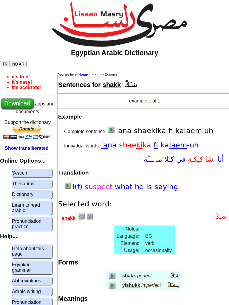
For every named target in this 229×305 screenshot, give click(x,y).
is (150, 187)
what (125, 187)
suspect (100, 187)
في (179, 159)
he (140, 187)
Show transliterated (27, 148)
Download (17, 103)
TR (4, 64)
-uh (193, 145)
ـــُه (150, 159)
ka (173, 145)
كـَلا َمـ (165, 159)
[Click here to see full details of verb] (89, 218)
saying (166, 187)
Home (83, 74)
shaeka (136, 145)
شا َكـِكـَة (199, 159)
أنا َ (218, 159)
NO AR (18, 64)
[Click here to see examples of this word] (81, 218)
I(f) (78, 187)
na (110, 145)
